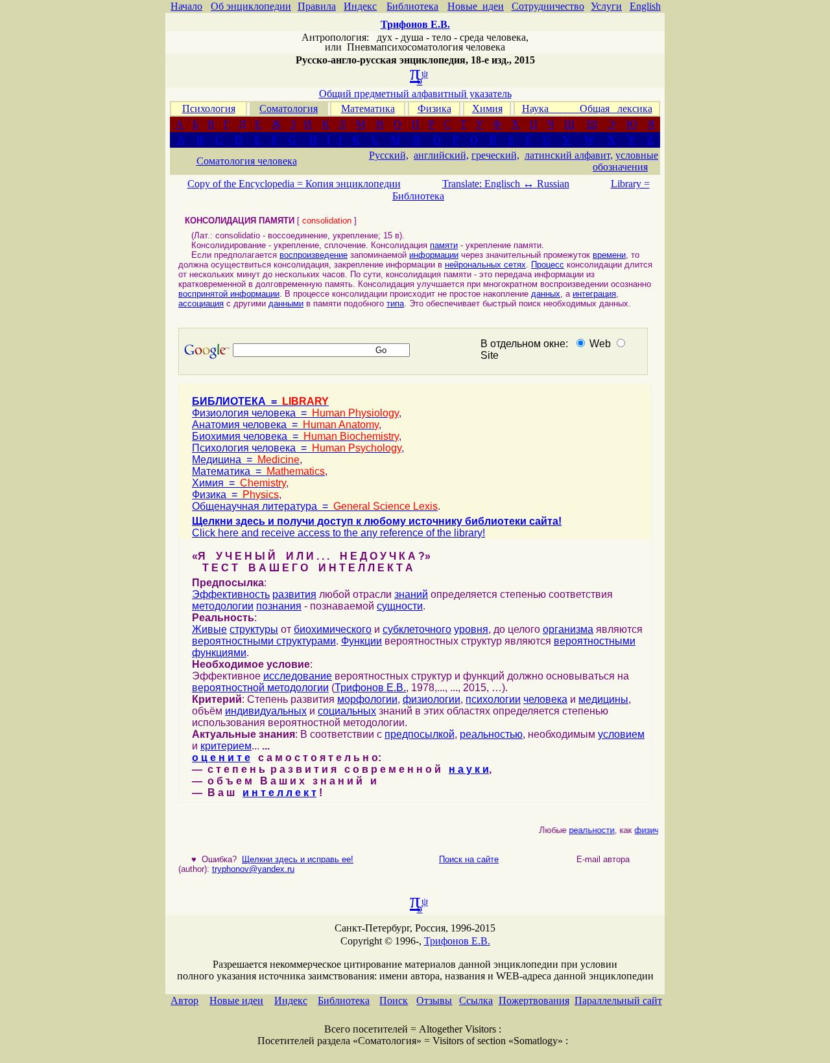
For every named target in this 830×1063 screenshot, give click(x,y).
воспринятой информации (228, 294)
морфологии (367, 699)
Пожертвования (534, 1000)
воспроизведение (313, 255)
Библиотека (412, 6)
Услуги (606, 6)
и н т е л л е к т (279, 792)
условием (621, 734)
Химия (487, 108)
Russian (553, 183)
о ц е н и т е (221, 757)
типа (395, 303)
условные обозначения (625, 161)
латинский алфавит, (569, 155)
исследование (297, 675)
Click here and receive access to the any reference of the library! (338, 532)
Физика (434, 108)
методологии (223, 606)
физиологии (431, 699)
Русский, (389, 155)
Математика (368, 108)
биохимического (333, 629)
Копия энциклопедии (353, 183)
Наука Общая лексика (587, 108)
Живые (209, 629)
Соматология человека (246, 160)
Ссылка (476, 1000)
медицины (603, 699)
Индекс (360, 6)
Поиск (393, 1000)
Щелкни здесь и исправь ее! (297, 859)
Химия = (239, 482)
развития (294, 594)
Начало (186, 6)
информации (433, 255)
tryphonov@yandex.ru (253, 869)
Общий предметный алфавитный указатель (415, 93)
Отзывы (434, 1000)
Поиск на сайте (469, 859)
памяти (444, 245)
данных (545, 294)
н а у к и (469, 769)
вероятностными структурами (264, 640)
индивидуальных (266, 710)
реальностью (491, 734)
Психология (208, 108)
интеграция (594, 294)
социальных (347, 710)
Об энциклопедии (251, 6)
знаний (411, 594)
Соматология (288, 108)
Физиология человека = (295, 412)
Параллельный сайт (618, 1000)
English (645, 6)
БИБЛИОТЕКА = (260, 401)
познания (279, 606)
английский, (441, 155)
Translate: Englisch (488, 183)
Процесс (547, 264)
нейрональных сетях (485, 264)
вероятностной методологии (260, 687)
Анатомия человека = (285, 424)
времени (609, 255)
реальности (587, 830)
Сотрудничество (548, 6)
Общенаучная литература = (315, 506)
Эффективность (231, 594)
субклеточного (417, 629)
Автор (184, 1000)
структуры (254, 629)
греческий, (495, 155)
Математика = (258, 471)
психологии (493, 699)
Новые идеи (475, 6)
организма (568, 629)
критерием (226, 745)
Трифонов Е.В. (370, 687)
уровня (471, 629)
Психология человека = (296, 447)
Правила (317, 6)
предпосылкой (420, 734)
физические (653, 830)
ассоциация (201, 303)
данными (285, 303)
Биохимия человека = (295, 436)
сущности (400, 606)
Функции (361, 640)
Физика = (235, 494)
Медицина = (246, 459)
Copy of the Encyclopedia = (246, 183)
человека (545, 699)
